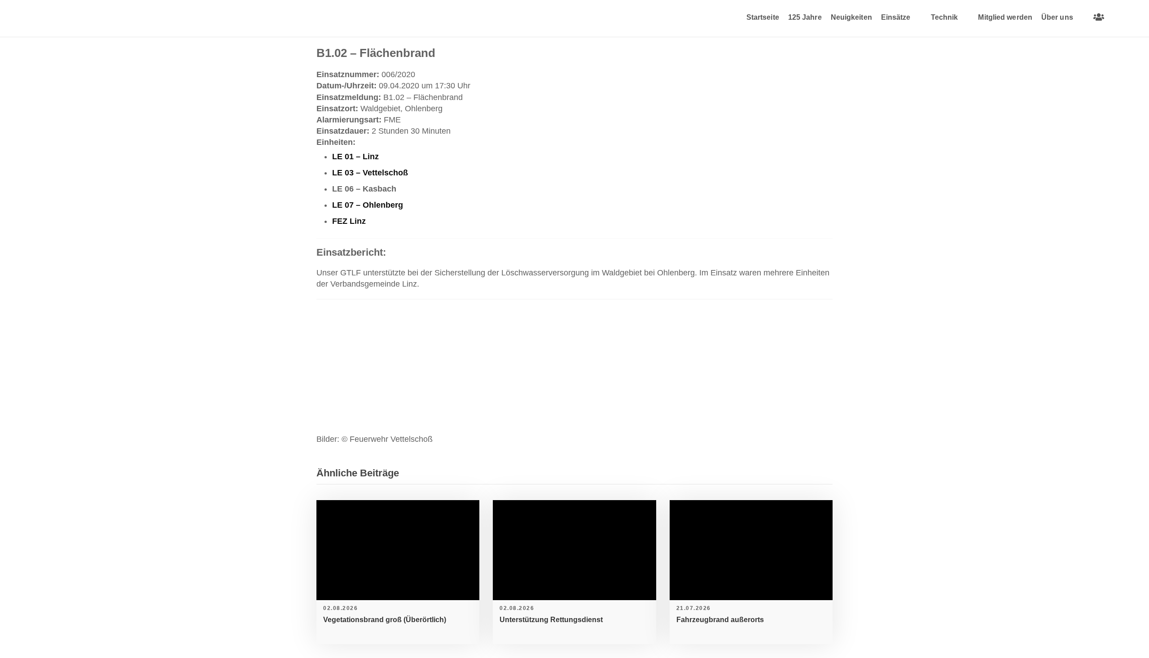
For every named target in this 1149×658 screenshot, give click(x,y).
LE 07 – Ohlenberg (367, 204)
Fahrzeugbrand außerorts (720, 619)
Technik (944, 17)
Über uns (1057, 17)
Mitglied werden (1005, 17)
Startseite (762, 17)
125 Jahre (805, 17)
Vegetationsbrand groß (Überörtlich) (384, 619)
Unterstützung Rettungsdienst (551, 619)
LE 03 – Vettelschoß (370, 172)
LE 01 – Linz (355, 156)
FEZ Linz (349, 221)
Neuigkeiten (851, 17)
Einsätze (896, 17)
